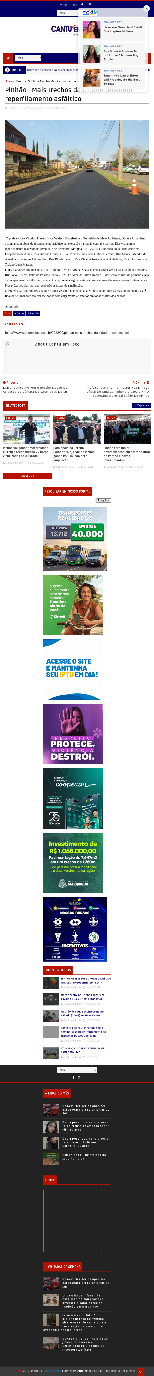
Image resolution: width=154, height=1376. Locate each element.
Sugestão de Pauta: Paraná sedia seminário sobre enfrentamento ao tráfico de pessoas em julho (83, 1031)
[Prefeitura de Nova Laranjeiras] (73, 669)
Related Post (15, 405)
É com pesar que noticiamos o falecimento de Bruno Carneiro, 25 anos (85, 1142)
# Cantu (19, 313)
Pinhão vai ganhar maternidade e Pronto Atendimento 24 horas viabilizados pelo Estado (25, 452)
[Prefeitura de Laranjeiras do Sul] (75, 538)
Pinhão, (60, 108)
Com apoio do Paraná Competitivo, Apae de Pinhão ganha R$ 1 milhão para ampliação (74, 454)
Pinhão (32, 81)
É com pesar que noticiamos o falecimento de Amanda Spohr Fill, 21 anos (85, 1126)
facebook (27, 475)
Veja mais (143, 405)
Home (8, 81)
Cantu (19, 81)
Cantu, (52, 108)
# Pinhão (33, 313)
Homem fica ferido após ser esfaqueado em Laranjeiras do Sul (85, 1110)
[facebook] (82, 5)
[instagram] (90, 5)
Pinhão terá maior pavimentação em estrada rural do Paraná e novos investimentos (127, 454)
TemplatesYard (52, 1371)
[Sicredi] (73, 605)
